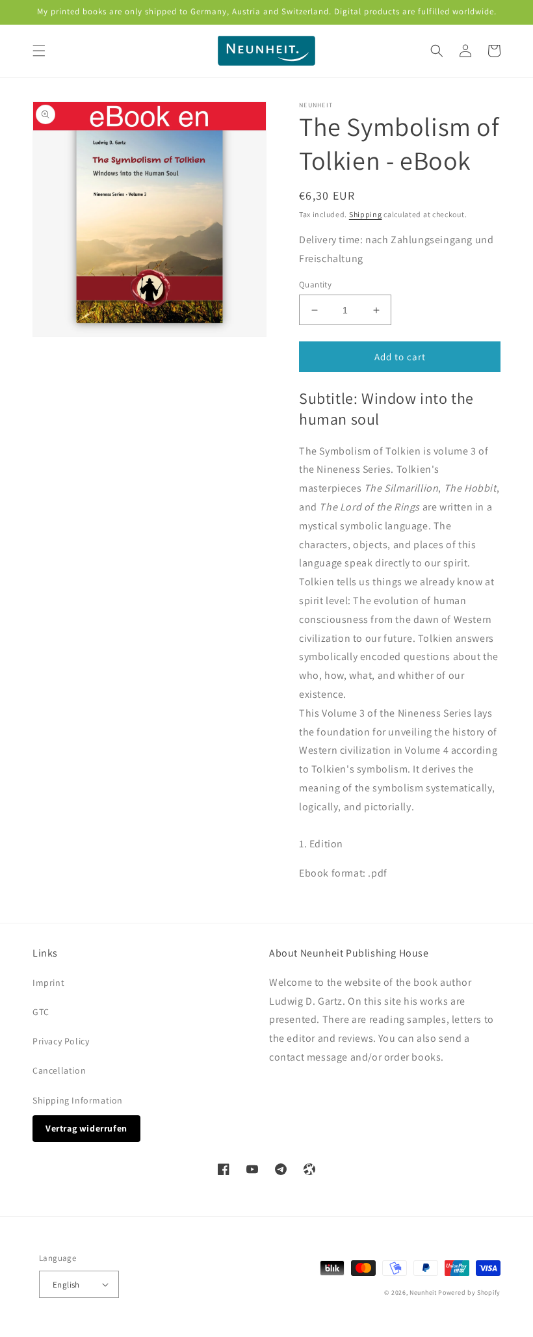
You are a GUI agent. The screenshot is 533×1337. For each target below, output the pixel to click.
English (66, 1284)
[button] (39, 50)
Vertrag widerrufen (86, 1128)
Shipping (365, 214)
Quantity (315, 284)
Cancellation (59, 1070)
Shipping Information (77, 1100)
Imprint (48, 982)
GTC (40, 1012)
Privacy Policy (60, 1041)
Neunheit (423, 1292)
